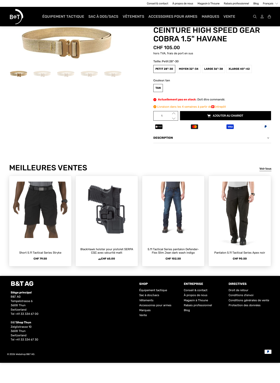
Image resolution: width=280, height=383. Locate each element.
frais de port (175, 53)
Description (163, 137)
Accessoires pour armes (172, 16)
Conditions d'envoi (241, 295)
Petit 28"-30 (164, 69)
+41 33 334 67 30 (26, 339)
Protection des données (245, 305)
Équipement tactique (63, 16)
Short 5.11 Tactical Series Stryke (40, 252)
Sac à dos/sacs (103, 16)
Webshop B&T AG (25, 354)
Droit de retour (238, 290)
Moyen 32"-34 (188, 69)
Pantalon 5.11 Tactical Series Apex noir (239, 252)
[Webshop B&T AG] (16, 16)
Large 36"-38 (213, 69)
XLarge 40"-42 (239, 69)
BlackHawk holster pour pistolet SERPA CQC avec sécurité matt (106, 251)
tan (158, 88)
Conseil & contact (157, 3)
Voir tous (265, 168)
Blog (256, 3)
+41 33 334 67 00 (26, 314)
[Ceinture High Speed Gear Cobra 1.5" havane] (68, 43)
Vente (229, 16)
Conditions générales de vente (249, 300)
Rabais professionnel (236, 3)
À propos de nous (182, 3)
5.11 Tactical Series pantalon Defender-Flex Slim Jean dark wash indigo (173, 251)
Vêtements (133, 16)
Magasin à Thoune (209, 3)
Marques (210, 16)
